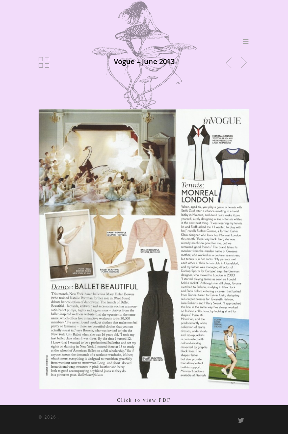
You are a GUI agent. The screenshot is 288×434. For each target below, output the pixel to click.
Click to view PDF (144, 400)
